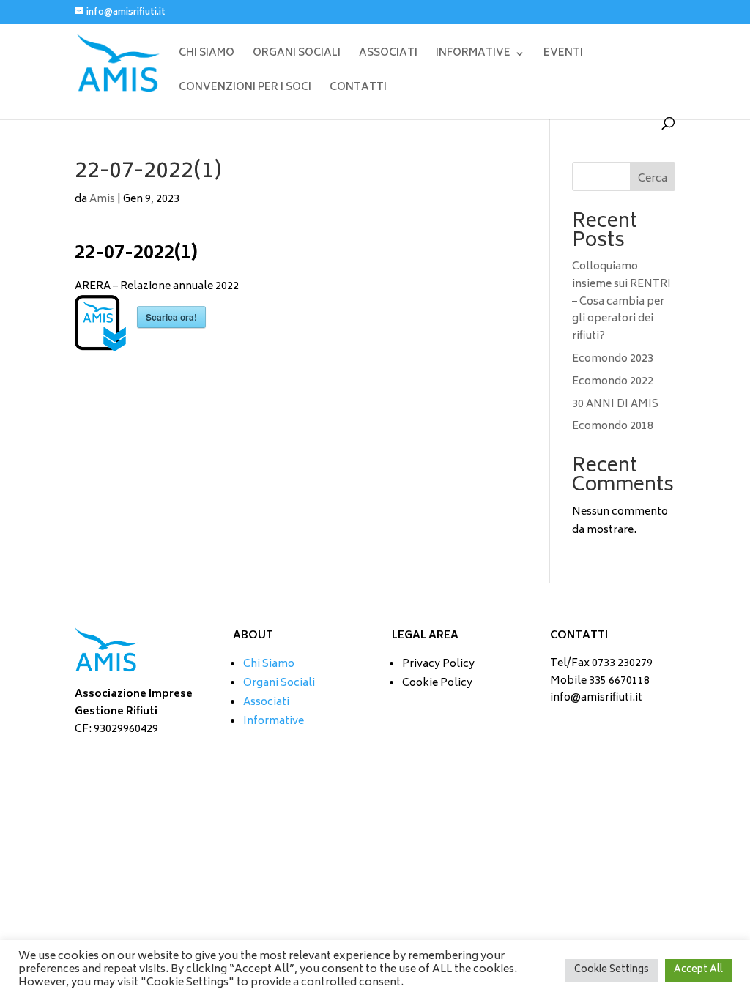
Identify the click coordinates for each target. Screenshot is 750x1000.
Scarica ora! (171, 317)
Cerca (652, 179)
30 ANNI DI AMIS (615, 404)
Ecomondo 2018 (612, 426)
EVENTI (563, 55)
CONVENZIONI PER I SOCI (245, 90)
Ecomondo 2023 (612, 359)
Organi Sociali (279, 683)
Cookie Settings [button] (611, 970)
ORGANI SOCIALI (297, 55)
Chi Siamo (268, 664)
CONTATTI (358, 90)
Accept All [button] (698, 970)
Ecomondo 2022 (612, 382)
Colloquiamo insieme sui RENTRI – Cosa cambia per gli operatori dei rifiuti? (621, 302)
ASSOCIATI (388, 55)
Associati (266, 702)
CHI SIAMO (206, 55)
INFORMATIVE (473, 55)
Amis (102, 199)
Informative (273, 721)
